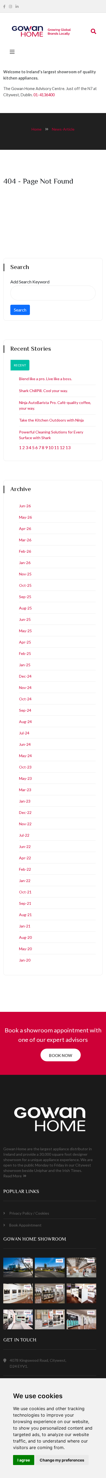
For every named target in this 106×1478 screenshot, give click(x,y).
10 (50, 447)
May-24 (25, 755)
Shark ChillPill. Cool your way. (43, 390)
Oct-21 (25, 892)
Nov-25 (25, 574)
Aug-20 (25, 937)
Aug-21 (25, 914)
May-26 (25, 517)
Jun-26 (25, 505)
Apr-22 (25, 858)
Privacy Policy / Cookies (29, 1213)
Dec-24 (25, 676)
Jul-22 (24, 835)
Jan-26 (24, 562)
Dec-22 (25, 812)
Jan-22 (24, 880)
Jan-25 (24, 664)
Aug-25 (25, 608)
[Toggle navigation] (12, 52)
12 (62, 447)
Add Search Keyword (29, 281)
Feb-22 (25, 869)
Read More (12, 1176)
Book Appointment (25, 1225)
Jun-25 (25, 619)
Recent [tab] (20, 365)
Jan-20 (24, 960)
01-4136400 (44, 94)
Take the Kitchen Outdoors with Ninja (51, 420)
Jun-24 (25, 744)
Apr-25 (25, 642)
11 (56, 447)
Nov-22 (25, 823)
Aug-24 (25, 721)
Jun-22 (25, 846)
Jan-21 (24, 926)
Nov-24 (25, 687)
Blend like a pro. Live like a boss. (45, 378)
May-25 (25, 630)
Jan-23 (24, 801)
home (37, 129)
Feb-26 (25, 551)
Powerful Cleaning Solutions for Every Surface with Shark (51, 435)
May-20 (25, 948)
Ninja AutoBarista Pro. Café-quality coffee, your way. (55, 405)
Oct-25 (25, 585)
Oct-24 (25, 699)
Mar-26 (25, 540)
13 (68, 447)
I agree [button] (23, 1460)
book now (60, 1055)
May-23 (25, 778)
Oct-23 (25, 767)
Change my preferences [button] (62, 1460)
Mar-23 (25, 789)
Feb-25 (25, 653)
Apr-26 (25, 528)
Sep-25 (25, 596)
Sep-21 (25, 903)
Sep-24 (25, 710)
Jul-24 (24, 733)
